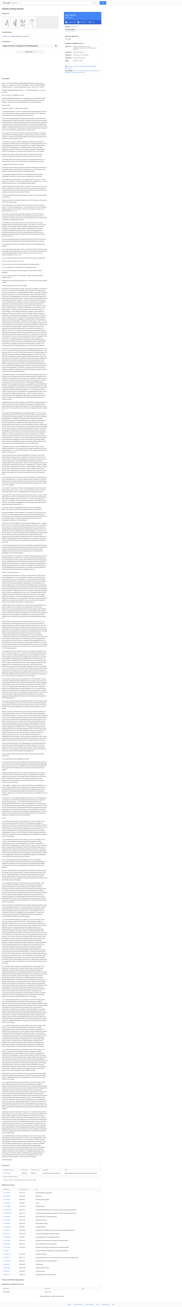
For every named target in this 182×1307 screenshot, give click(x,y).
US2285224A (6, 1196)
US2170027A (6, 1199)
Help (113, 1304)
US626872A (6, 1274)
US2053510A (6, 1267)
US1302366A (6, 1247)
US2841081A (7, 1173)
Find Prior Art (83, 22)
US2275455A (6, 1220)
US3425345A (6, 1230)
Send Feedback (78, 1304)
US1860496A (6, 1227)
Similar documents (80, 66)
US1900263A (6, 1216)
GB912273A (6, 1233)
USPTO (75, 70)
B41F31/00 (8, 36)
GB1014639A (6, 1192)
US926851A (6, 1264)
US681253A (6, 1271)
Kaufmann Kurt (74, 26)
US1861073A (6, 1244)
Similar (93, 22)
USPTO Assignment (94, 70)
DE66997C (6, 1250)
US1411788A (6, 1206)
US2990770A (6, 1254)
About (69, 1304)
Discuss (82, 72)
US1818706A (6, 1237)
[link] (16, 36)
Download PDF (71, 22)
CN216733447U (7, 1209)
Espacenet (68, 72)
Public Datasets (89, 1304)
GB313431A (6, 1257)
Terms (97, 1304)
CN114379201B (7, 1213)
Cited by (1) (71, 66)
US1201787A (6, 1240)
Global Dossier (75, 72)
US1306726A (6, 1203)
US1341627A (6, 1261)
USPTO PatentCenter (82, 70)
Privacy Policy (105, 1304)
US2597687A (6, 1223)
